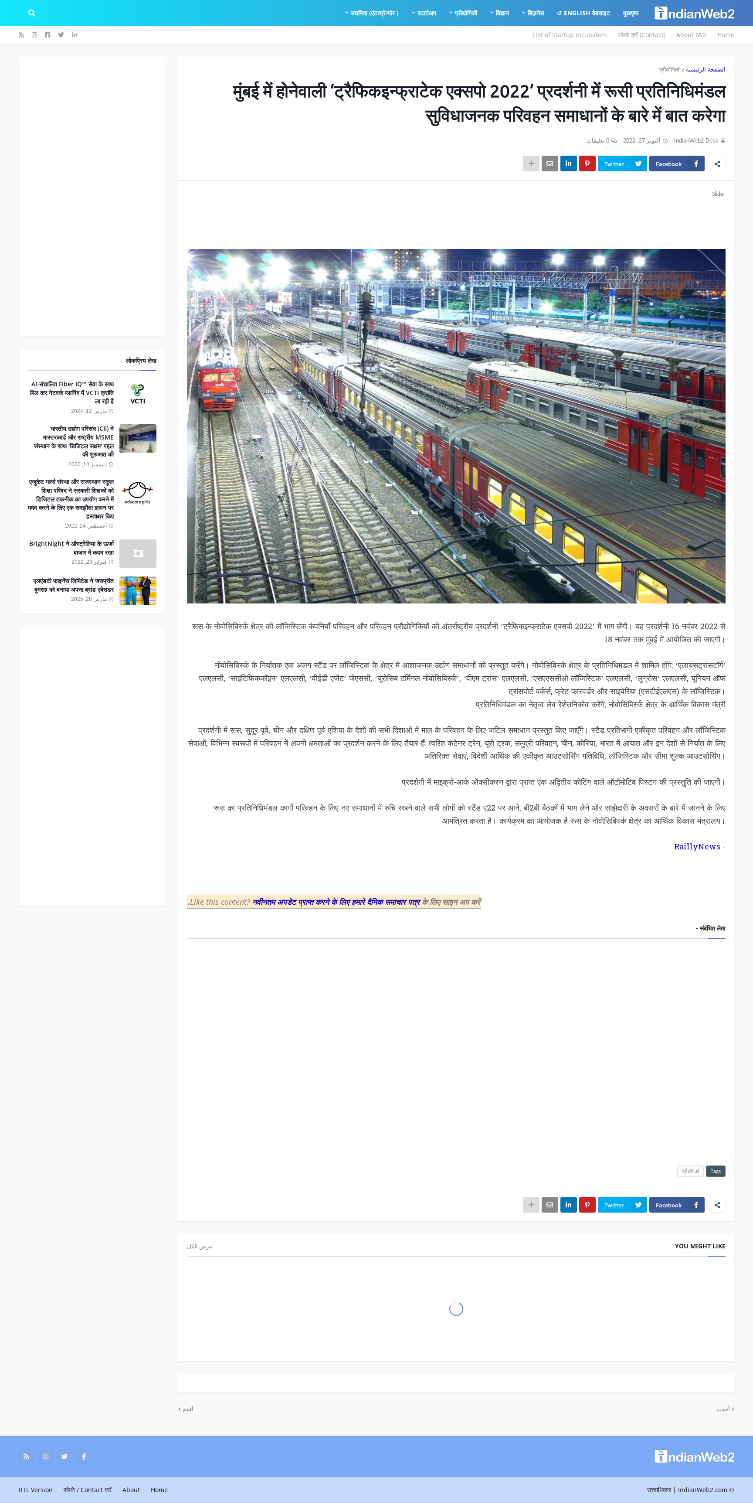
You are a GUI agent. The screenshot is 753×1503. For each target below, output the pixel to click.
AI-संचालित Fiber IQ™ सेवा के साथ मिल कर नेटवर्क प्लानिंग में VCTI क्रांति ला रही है (72, 392)
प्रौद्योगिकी (670, 69)
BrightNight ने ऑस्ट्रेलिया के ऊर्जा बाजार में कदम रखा (71, 547)
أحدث (723, 1409)
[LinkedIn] (568, 163)
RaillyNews (697, 847)
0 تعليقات (598, 140)
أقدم (188, 1409)
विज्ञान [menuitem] (502, 13)
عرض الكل (200, 1246)
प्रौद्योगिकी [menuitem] (466, 13)
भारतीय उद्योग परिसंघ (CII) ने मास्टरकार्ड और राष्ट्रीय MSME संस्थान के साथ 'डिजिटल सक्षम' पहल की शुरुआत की (74, 441)
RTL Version (36, 1490)
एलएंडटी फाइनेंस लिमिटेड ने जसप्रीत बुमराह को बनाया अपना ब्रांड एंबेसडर (74, 584)
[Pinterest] (587, 163)
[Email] (550, 163)
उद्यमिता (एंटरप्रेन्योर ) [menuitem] (375, 13)
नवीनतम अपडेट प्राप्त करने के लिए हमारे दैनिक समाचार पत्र (337, 901)
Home (725, 35)
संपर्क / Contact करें (88, 1490)
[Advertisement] (464, 218)
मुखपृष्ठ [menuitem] (630, 13)
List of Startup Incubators (570, 35)
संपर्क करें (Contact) (641, 35)
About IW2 (691, 35)
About (131, 1490)
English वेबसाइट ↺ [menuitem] (583, 13)
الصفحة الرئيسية (706, 69)
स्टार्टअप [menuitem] (426, 13)
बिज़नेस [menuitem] (536, 13)
